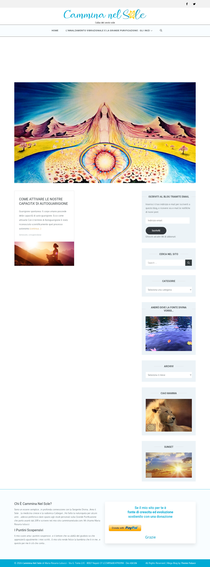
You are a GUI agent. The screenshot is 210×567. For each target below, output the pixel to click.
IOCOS (133, 563)
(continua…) (35, 228)
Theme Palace (188, 563)
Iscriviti (156, 230)
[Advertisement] (105, 59)
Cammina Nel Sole (32, 563)
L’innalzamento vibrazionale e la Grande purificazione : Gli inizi (108, 30)
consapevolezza (34, 235)
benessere (23, 235)
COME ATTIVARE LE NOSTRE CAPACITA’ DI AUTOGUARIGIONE (43, 201)
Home (55, 30)
